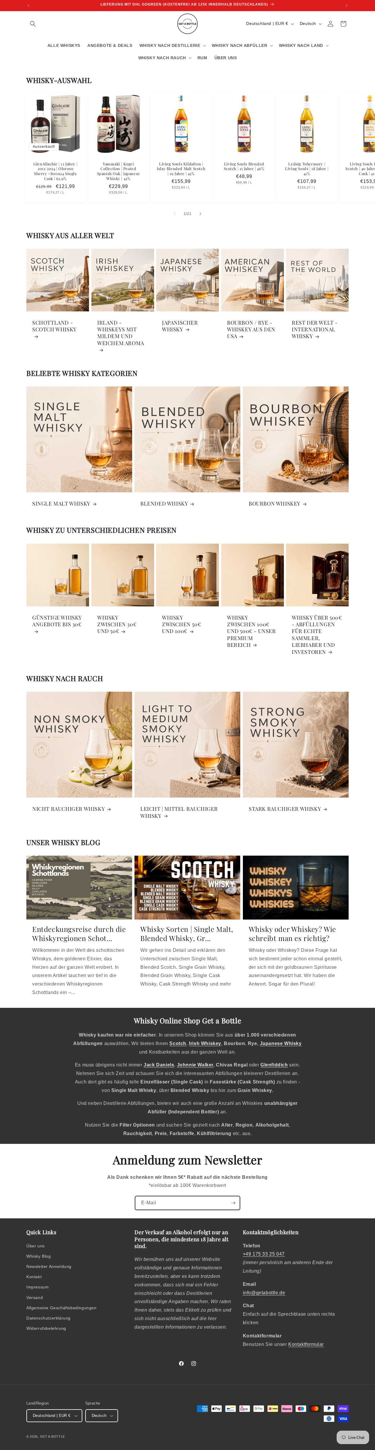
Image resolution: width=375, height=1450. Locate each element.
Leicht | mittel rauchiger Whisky (179, 812)
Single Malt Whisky (61, 503)
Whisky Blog (38, 1256)
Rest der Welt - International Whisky (315, 329)
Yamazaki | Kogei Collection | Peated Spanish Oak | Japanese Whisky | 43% (118, 171)
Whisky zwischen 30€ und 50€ (117, 624)
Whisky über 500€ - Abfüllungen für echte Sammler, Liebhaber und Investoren (317, 634)
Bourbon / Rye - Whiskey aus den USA (251, 329)
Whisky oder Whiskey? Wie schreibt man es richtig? (292, 934)
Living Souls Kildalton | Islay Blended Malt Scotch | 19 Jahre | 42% (181, 169)
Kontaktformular (306, 1344)
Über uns (35, 1246)
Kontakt (34, 1276)
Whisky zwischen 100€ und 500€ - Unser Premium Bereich (251, 631)
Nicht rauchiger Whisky (68, 808)
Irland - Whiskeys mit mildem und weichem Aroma (120, 333)
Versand (34, 1297)
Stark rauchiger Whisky (285, 808)
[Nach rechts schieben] (200, 213)
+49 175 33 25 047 (264, 1253)
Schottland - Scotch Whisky (54, 326)
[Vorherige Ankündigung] (28, 5)
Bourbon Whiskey (275, 503)
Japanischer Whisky (180, 326)
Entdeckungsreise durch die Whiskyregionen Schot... (79, 934)
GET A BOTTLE (52, 1436)
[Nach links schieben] (174, 213)
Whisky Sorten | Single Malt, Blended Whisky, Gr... (186, 934)
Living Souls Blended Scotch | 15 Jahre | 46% (244, 166)
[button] (32, 23)
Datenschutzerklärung (48, 1318)
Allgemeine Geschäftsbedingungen (61, 1307)
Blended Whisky (164, 503)
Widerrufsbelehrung (46, 1328)
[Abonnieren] (233, 1203)
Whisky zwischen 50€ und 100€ (181, 624)
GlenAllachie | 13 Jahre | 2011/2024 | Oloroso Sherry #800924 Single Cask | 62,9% (55, 171)
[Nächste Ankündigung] (346, 5)
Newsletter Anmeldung (48, 1266)
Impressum (37, 1287)
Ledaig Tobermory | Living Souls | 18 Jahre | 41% (307, 169)
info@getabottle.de (264, 1292)
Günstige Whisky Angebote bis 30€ (57, 621)
